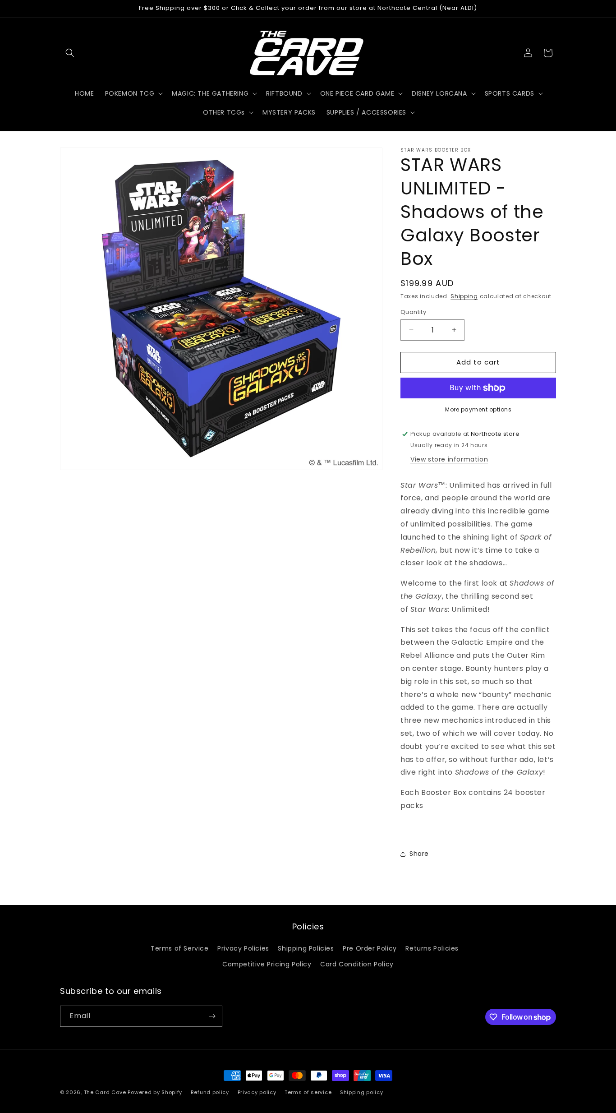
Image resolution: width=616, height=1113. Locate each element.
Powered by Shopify (155, 1092)
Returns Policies (432, 948)
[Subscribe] (212, 1016)
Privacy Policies (243, 948)
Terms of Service (180, 948)
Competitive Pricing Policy (267, 964)
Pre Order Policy (370, 948)
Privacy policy (257, 1092)
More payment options (478, 409)
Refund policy (210, 1092)
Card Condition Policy (357, 964)
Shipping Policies (306, 948)
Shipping (464, 296)
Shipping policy (361, 1092)
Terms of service (308, 1092)
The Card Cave (105, 1092)
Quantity (413, 312)
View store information (449, 459)
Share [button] (419, 853)
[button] (70, 53)
